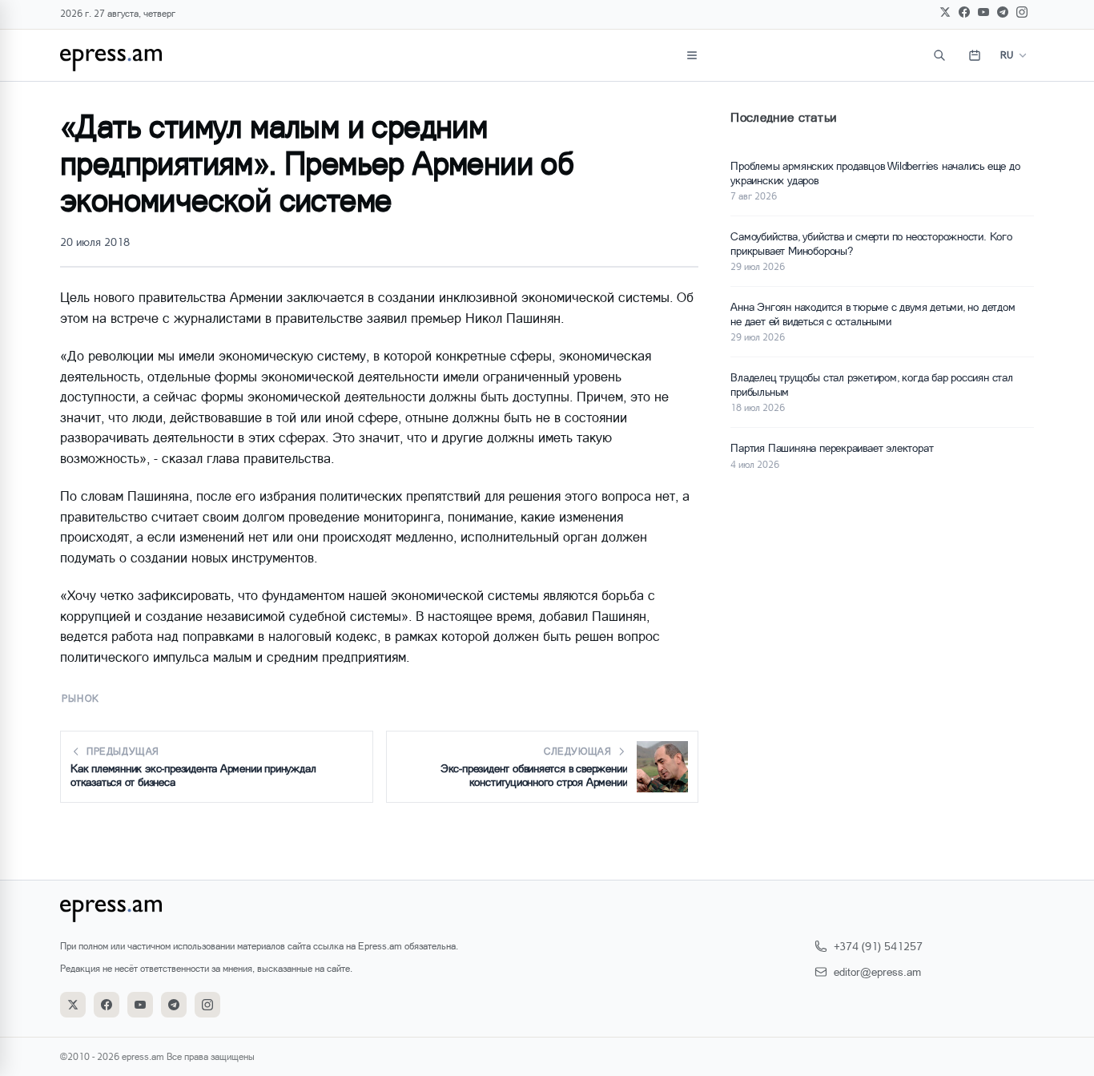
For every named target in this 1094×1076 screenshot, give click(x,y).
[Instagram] (1022, 12)
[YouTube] (983, 12)
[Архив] (975, 55)
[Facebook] (964, 12)
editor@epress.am (877, 971)
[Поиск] (939, 55)
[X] (945, 12)
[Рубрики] (692, 55)
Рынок (80, 698)
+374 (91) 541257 (878, 946)
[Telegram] (1002, 12)
